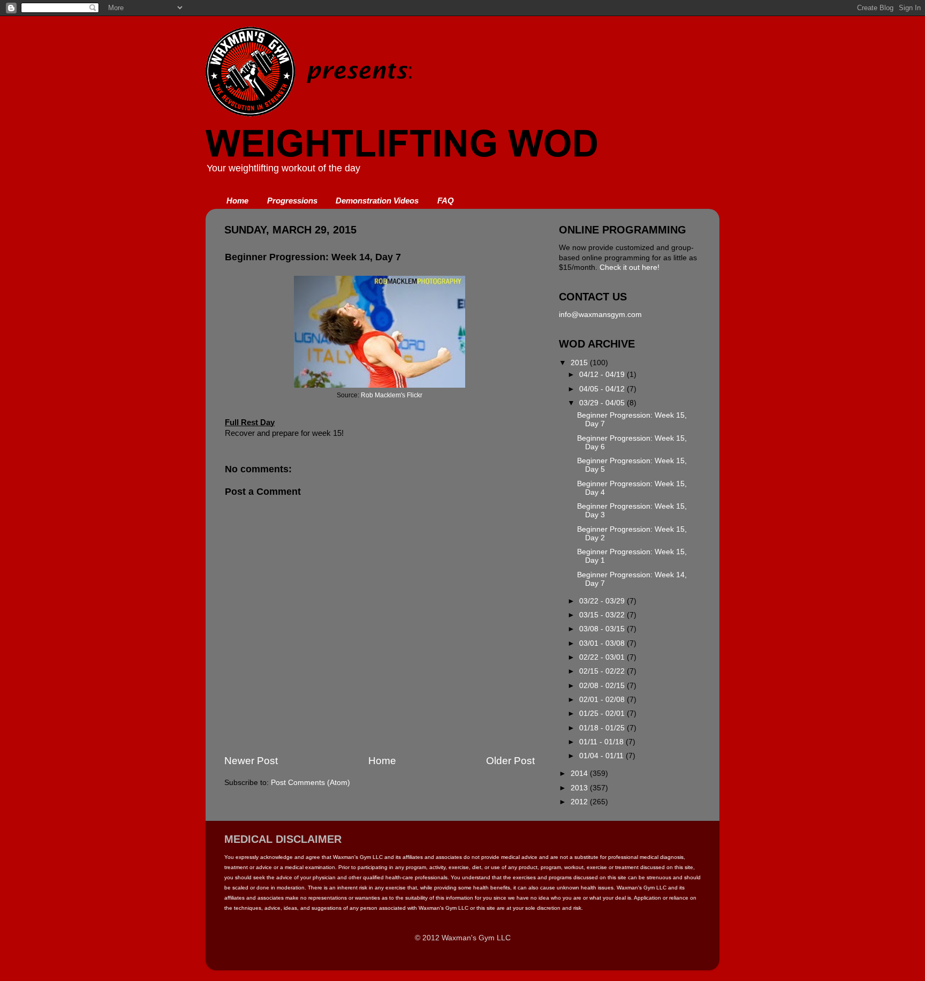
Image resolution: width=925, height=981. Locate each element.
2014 (580, 773)
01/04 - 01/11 (602, 756)
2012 (580, 802)
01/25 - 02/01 (603, 714)
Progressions (292, 200)
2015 (580, 363)
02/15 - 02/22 (603, 671)
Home (237, 200)
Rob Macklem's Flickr (391, 395)
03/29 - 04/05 (603, 403)
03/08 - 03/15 (603, 629)
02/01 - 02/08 (603, 700)
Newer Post (251, 760)
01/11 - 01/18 (602, 742)
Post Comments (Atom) (310, 783)
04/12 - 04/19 (603, 375)
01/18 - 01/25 (603, 728)
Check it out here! (629, 267)
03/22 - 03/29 (603, 601)
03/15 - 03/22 (603, 615)
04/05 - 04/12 (603, 389)
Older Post (510, 760)
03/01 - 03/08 (603, 643)
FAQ (445, 200)
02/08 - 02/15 (603, 686)
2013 (580, 788)
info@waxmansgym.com (600, 315)
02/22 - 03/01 (603, 657)
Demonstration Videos (377, 200)
